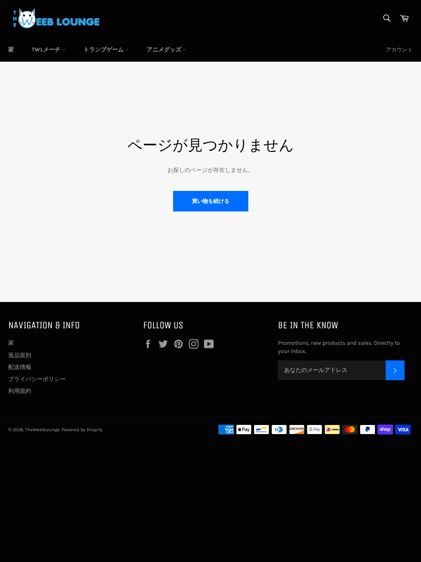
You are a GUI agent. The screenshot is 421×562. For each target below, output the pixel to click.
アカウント (399, 49)
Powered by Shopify (82, 429)
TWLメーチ (47, 49)
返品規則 (19, 355)
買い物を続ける (210, 201)
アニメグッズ (165, 49)
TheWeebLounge (42, 429)
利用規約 (19, 391)
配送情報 (19, 367)
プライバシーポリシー (37, 379)
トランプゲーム (104, 49)
